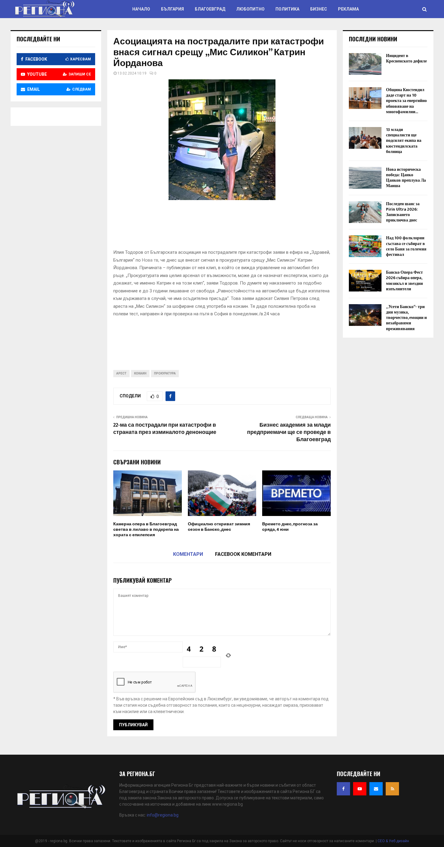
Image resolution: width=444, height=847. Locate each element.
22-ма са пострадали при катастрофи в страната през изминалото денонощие (164, 429)
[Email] (376, 788)
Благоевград (210, 9)
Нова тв (150, 260)
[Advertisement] (223, 226)
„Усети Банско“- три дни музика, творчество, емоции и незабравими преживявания (406, 317)
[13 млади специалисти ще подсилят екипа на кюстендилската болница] (365, 138)
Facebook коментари (243, 554)
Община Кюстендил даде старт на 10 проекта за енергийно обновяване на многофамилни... (406, 100)
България (172, 9)
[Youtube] (359, 788)
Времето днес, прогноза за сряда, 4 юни (290, 527)
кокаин (140, 373)
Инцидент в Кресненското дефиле (406, 58)
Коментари (188, 554)
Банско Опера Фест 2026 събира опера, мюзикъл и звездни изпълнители (404, 280)
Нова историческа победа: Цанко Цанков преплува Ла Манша (406, 177)
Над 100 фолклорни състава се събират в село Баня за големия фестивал (406, 246)
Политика (287, 9)
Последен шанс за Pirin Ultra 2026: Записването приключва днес (403, 212)
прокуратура (165, 373)
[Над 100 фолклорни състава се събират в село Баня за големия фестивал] (365, 246)
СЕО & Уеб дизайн (393, 841)
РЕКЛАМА (348, 9)
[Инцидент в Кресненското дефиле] (365, 64)
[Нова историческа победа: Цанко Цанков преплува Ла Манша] (365, 178)
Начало (141, 9)
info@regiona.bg (163, 815)
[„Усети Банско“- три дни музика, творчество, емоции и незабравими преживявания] (365, 315)
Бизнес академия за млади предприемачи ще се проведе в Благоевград (289, 432)
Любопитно (250, 9)
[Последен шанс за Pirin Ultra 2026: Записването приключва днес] (365, 212)
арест (121, 373)
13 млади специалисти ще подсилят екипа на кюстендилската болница (403, 140)
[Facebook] (343, 788)
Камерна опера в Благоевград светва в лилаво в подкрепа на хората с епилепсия (146, 529)
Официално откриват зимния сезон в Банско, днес (219, 527)
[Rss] (392, 788)
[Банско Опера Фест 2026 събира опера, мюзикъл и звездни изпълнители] (365, 280)
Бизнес (318, 9)
